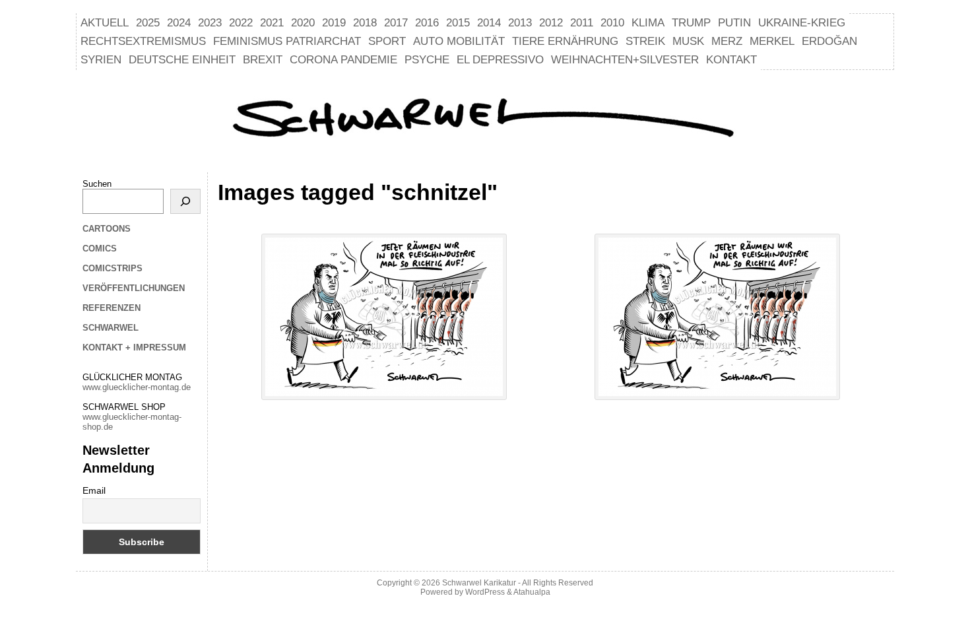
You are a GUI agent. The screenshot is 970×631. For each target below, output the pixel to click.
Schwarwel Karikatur (479, 582)
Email (94, 490)
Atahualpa (531, 592)
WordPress (485, 592)
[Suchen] (185, 201)
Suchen (97, 184)
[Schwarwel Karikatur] (485, 119)
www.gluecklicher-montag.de (136, 387)
